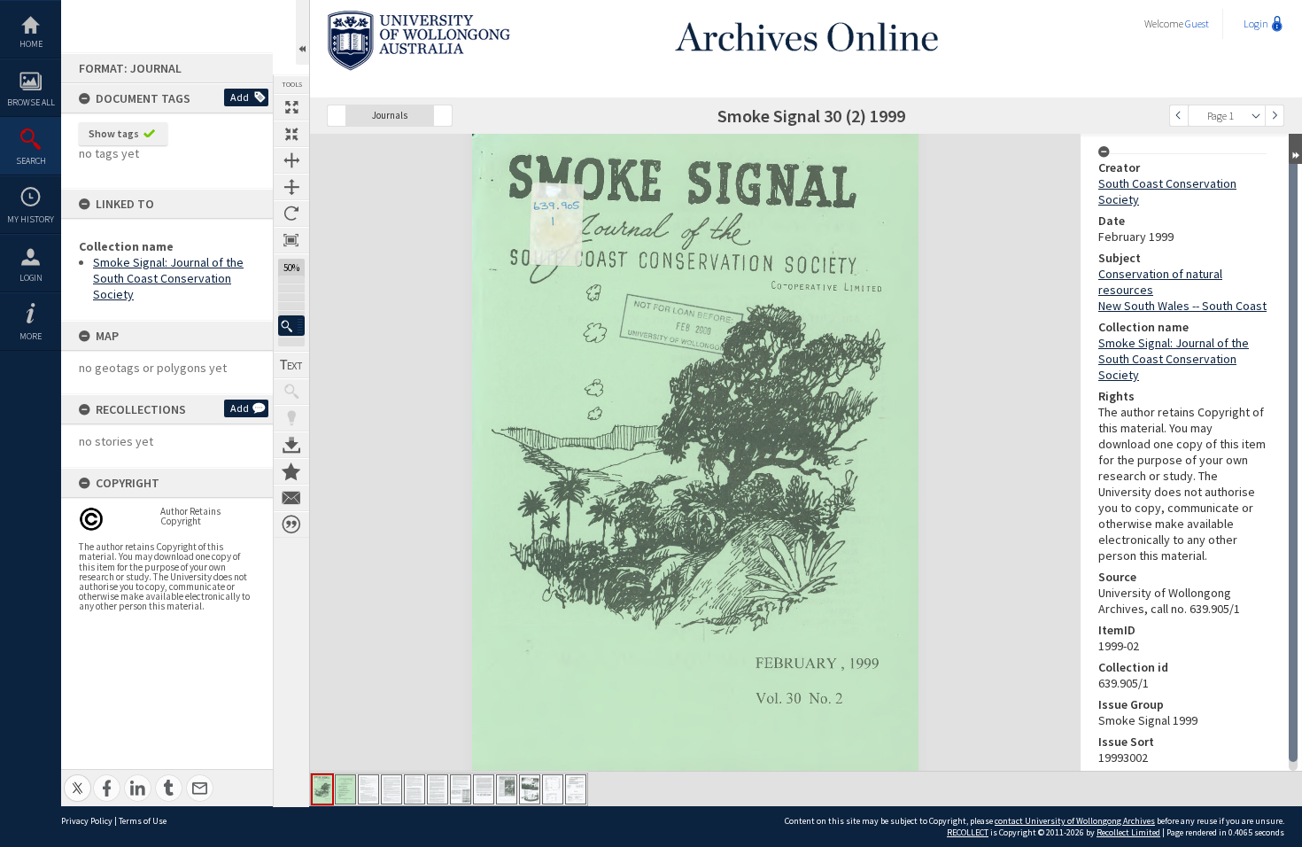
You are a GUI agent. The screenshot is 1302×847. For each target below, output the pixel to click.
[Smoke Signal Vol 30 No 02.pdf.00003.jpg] (368, 789)
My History (30, 219)
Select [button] (1256, 115)
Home (31, 44)
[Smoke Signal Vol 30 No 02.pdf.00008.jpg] (483, 789)
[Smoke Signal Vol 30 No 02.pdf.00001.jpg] (322, 789)
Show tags (114, 133)
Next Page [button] (1274, 115)
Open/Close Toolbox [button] (302, 32)
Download (291, 444)
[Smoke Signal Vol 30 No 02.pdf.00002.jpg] (345, 789)
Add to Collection (291, 471)
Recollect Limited (1128, 832)
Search (31, 161)
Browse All (31, 102)
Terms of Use (143, 821)
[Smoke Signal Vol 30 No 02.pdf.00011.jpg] (552, 789)
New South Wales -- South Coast (1182, 306)
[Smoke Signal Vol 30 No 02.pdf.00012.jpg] (575, 789)
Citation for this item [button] (291, 524)
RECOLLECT (967, 832)
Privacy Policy (86, 821)
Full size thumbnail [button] (291, 107)
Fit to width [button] (291, 160)
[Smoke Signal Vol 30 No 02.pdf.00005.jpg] (414, 789)
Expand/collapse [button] (1295, 149)
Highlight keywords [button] (291, 418)
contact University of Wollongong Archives (1075, 821)
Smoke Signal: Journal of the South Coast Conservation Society (168, 278)
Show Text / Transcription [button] (291, 365)
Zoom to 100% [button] (291, 240)
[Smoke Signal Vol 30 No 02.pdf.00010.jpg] (529, 789)
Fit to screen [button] (291, 133)
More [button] (30, 336)
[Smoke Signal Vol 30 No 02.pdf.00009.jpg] (506, 789)
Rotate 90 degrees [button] (291, 213)
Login (31, 278)
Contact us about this (291, 498)
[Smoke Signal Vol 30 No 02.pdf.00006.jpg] (437, 789)
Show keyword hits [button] (291, 391)
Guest (1197, 23)
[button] (291, 325)
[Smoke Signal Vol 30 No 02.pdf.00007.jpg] (460, 789)
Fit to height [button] (291, 187)
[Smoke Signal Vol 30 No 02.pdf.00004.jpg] (391, 789)
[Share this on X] (77, 778)
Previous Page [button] (1179, 115)
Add (239, 97)
